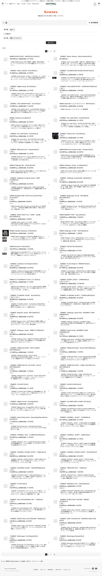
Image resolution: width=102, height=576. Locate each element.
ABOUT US (43, 569)
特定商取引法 (50, 569)
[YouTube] (96, 568)
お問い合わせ (58, 569)
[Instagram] (93, 568)
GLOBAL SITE (66, 569)
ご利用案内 (35, 569)
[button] (2, 4)
